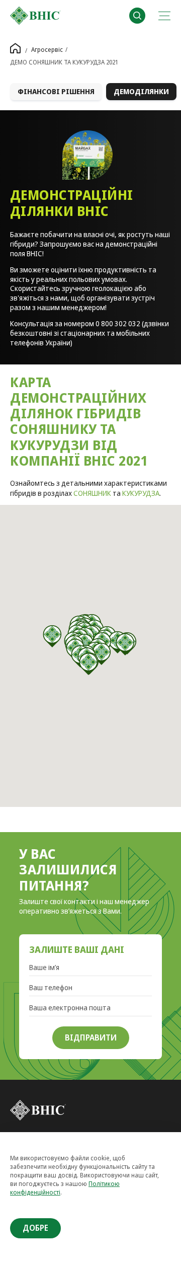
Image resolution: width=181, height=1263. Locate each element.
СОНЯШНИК (92, 493)
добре (35, 1227)
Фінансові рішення (56, 91)
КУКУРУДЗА (140, 493)
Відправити (91, 1037)
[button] (53, 636)
